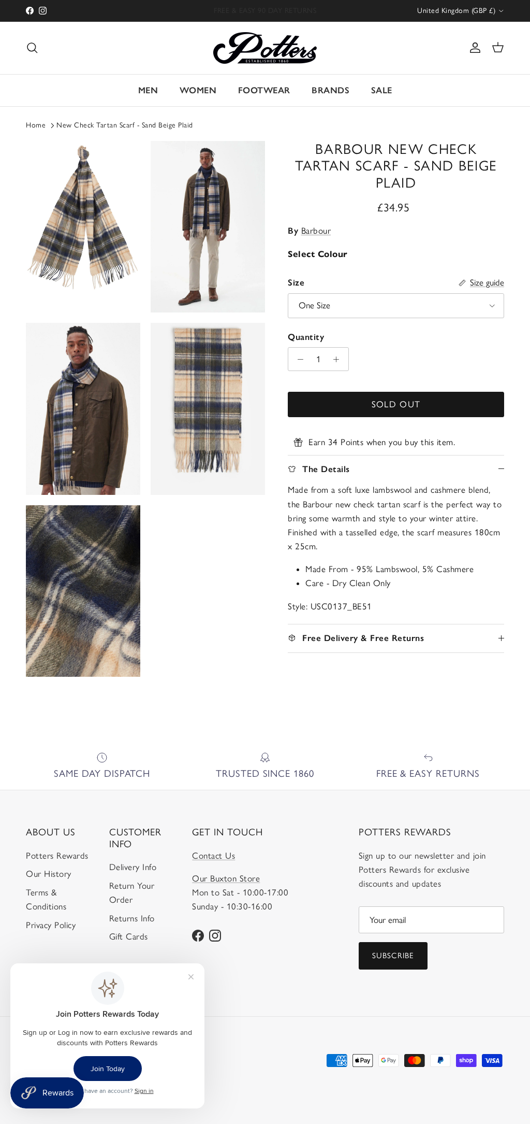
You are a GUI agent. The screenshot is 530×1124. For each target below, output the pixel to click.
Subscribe (393, 955)
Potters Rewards (57, 855)
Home (36, 125)
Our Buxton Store (226, 878)
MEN (148, 90)
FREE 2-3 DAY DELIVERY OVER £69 (265, 11)
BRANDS (330, 90)
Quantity (306, 337)
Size (296, 282)
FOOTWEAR (264, 90)
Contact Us (213, 855)
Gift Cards (128, 936)
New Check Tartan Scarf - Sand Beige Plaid (124, 125)
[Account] (473, 47)
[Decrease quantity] (297, 359)
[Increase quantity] (339, 359)
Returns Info (132, 918)
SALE (381, 90)
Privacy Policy (51, 925)
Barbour (316, 230)
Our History (48, 874)
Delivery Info (133, 867)
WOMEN (198, 90)
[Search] (32, 47)
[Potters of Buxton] (265, 48)
